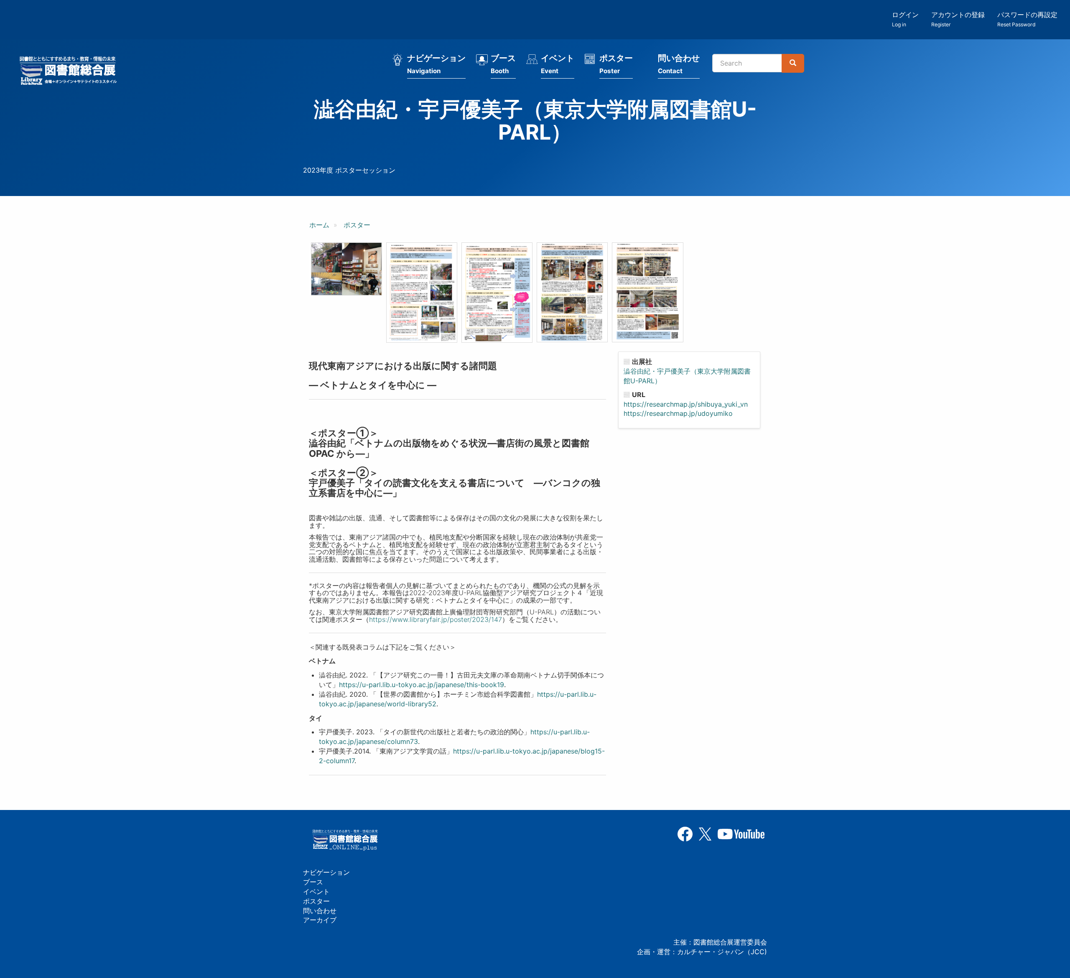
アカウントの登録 (958, 19)
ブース (503, 64)
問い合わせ (679, 64)
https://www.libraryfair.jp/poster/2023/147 (435, 619)
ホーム (319, 225)
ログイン (905, 19)
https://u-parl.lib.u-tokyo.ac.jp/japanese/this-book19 (421, 684)
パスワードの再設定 (1027, 19)
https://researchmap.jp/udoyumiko (678, 413)
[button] (346, 268)
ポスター (616, 64)
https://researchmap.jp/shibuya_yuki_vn (686, 404)
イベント (557, 64)
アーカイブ (319, 920)
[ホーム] (70, 72)
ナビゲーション (436, 64)
